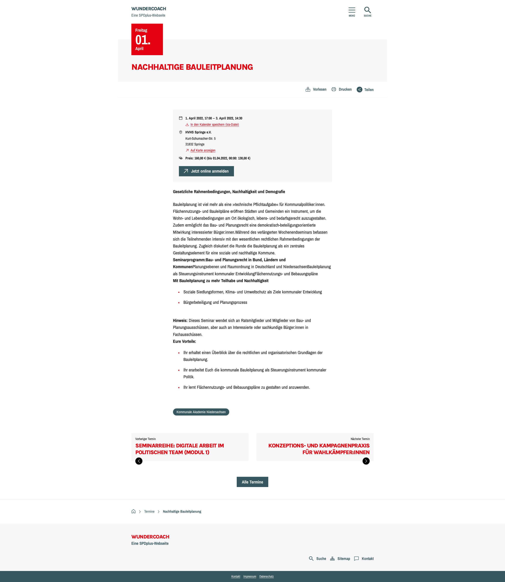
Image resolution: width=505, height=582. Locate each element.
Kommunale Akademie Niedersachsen (201, 411)
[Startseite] (133, 511)
